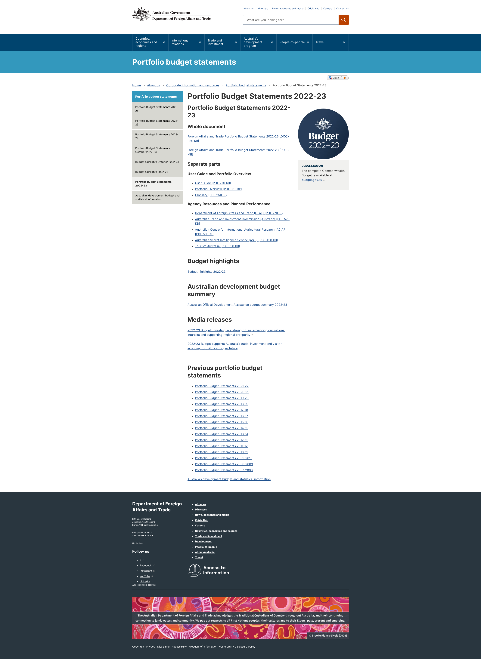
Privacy (150, 646)
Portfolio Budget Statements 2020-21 (222, 392)
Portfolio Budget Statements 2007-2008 (224, 470)
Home (136, 85)
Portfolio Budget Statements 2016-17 (221, 416)
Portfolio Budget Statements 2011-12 (221, 446)
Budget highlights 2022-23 (151, 171)
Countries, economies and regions (146, 42)
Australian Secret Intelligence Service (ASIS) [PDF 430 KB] (236, 240)
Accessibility (179, 646)
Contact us (342, 8)
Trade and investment (215, 42)
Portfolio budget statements (246, 85)
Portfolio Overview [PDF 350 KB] (218, 189)
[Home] (185, 14)
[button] (338, 77)
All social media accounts (144, 584)
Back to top (468, 659)
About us (248, 8)
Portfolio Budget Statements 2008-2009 (224, 464)
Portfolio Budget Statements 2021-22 (222, 386)
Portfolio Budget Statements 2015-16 (221, 422)
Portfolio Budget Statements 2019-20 (222, 398)
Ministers (263, 8)
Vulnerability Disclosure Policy (237, 646)
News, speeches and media (287, 8)
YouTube (145, 576)
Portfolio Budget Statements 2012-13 (221, 440)
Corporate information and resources (192, 85)
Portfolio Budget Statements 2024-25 (156, 122)
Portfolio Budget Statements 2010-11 (221, 452)
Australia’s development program (253, 42)
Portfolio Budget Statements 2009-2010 (223, 458)
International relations (180, 42)
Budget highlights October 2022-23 (157, 161)
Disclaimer (163, 646)
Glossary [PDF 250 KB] (211, 195)
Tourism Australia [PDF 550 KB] (217, 246)
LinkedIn (145, 581)
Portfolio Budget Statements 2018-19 (221, 404)
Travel (320, 42)
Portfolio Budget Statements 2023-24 (156, 136)
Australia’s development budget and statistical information (157, 197)
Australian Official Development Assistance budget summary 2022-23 (237, 304)
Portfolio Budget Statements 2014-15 (221, 428)
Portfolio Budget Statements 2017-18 (221, 410)
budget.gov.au (312, 180)
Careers (327, 8)
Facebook (146, 565)
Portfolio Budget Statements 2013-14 (221, 434)
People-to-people (292, 42)
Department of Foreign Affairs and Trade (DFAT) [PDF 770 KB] (239, 213)
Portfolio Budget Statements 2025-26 (156, 108)
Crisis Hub (313, 8)
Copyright (138, 646)
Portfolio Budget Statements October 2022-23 (152, 149)
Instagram (146, 570)
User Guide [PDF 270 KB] (213, 183)
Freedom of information (203, 646)
